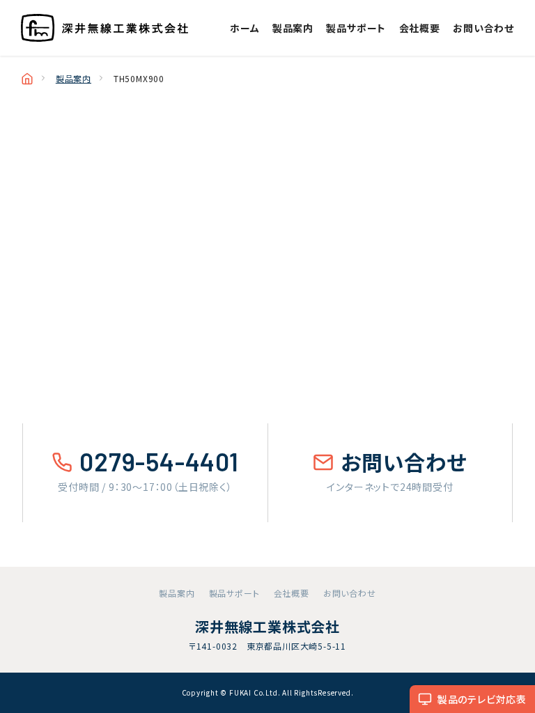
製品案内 (292, 28)
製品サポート (356, 28)
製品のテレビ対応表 (482, 699)
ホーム (244, 28)
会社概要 (419, 28)
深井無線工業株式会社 (267, 626)
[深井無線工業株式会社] (104, 28)
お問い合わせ (483, 28)
